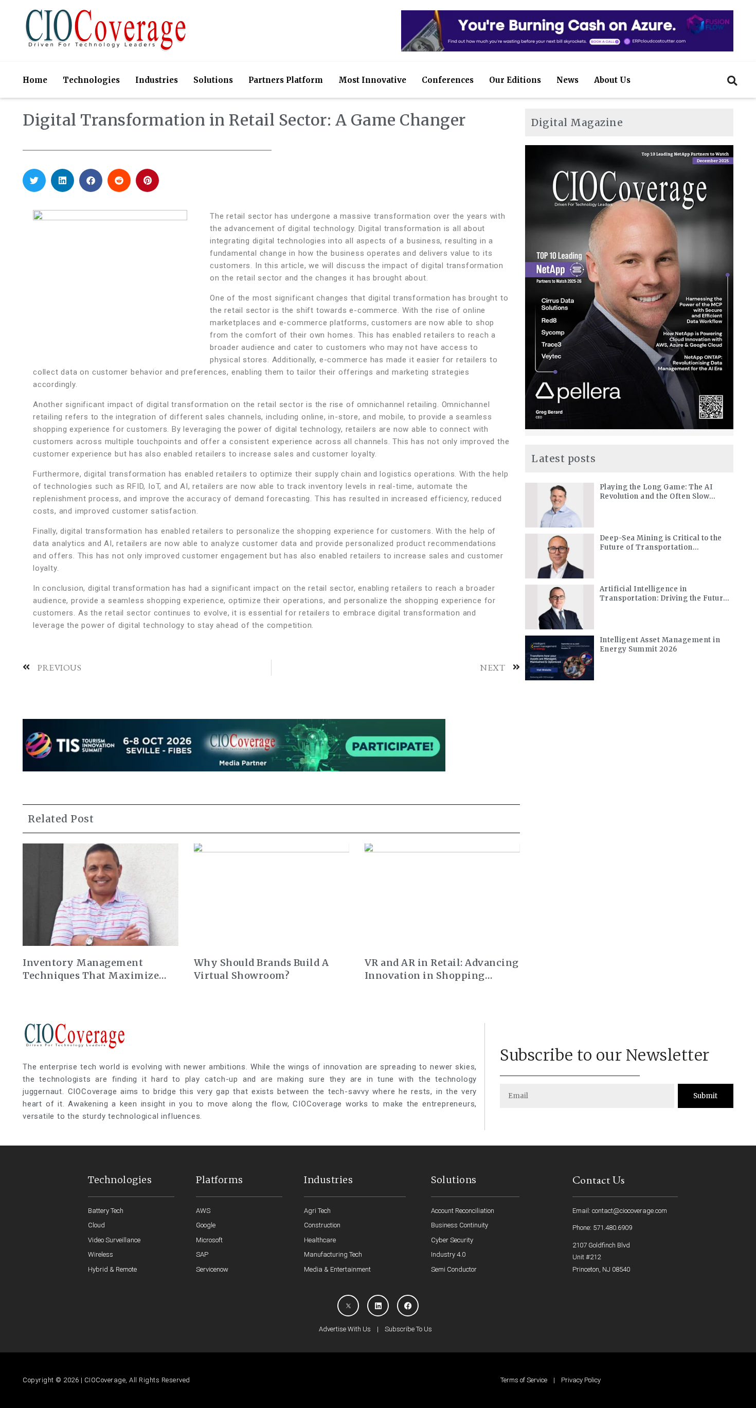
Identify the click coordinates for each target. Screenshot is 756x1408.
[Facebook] (408, 1305)
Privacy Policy (581, 1380)
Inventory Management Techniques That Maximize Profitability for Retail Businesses (91, 969)
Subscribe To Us (408, 1329)
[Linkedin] (378, 1305)
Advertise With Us (345, 1329)
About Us (612, 80)
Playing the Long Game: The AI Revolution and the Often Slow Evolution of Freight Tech (656, 492)
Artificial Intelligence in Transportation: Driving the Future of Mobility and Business (664, 594)
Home (35, 80)
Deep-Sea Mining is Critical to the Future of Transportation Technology (661, 543)
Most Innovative (372, 80)
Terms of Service (523, 1380)
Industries (156, 80)
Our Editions (515, 80)
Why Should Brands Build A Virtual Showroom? (261, 969)
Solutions (213, 80)
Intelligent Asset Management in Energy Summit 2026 (660, 645)
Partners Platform (285, 80)
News (567, 80)
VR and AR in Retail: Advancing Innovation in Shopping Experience (442, 969)
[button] (732, 81)
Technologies (91, 80)
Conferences (448, 80)
